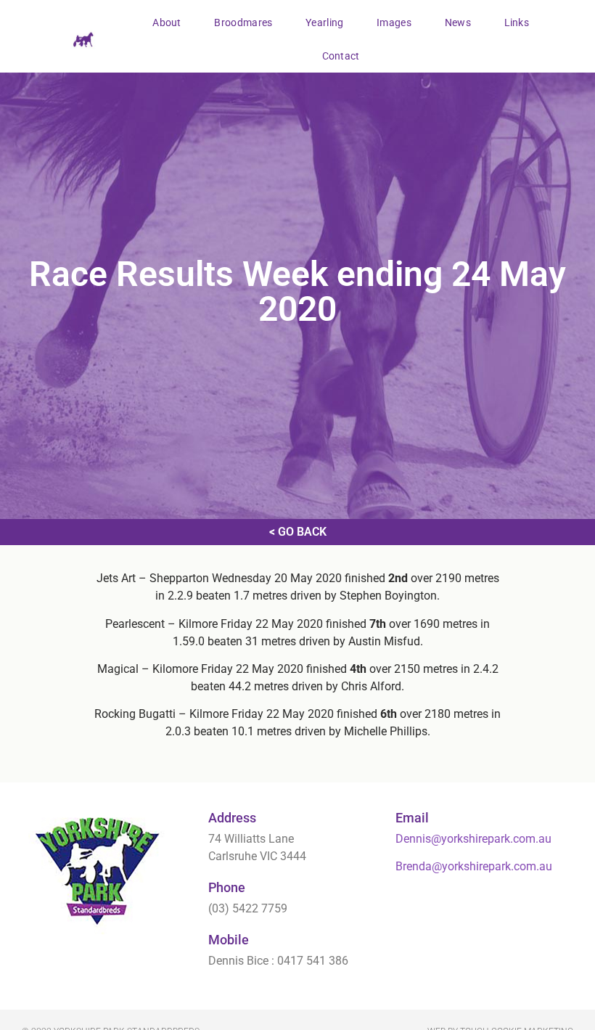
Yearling (324, 22)
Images (394, 22)
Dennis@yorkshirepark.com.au (473, 839)
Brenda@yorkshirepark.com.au (473, 866)
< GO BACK (298, 532)
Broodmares (243, 22)
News (458, 22)
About (166, 22)
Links (517, 22)
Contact (341, 56)
